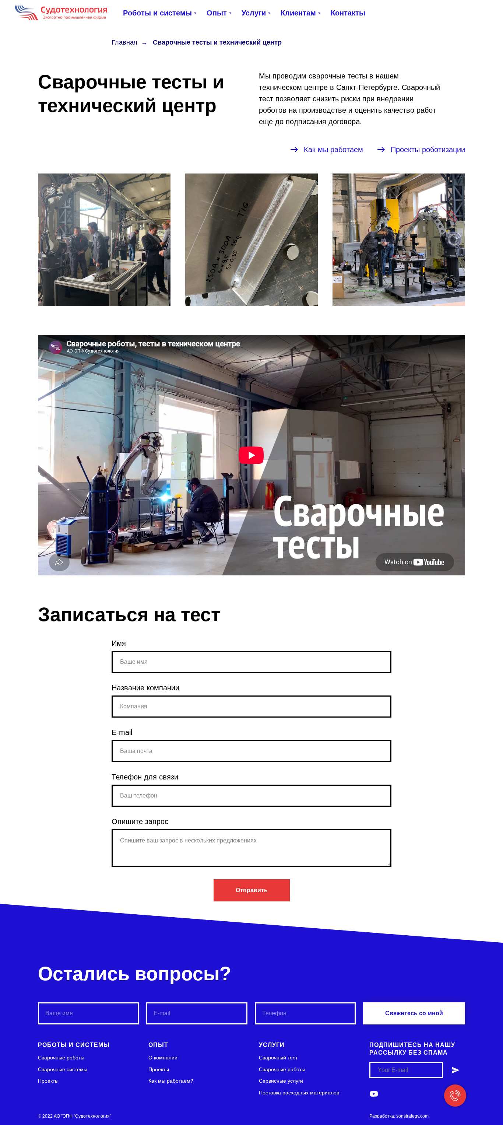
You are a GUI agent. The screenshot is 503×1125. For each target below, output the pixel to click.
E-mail (122, 732)
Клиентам (298, 13)
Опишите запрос (140, 821)
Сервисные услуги (281, 1081)
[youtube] (374, 1093)
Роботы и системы (157, 13)
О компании (162, 1058)
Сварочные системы (62, 1069)
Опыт (217, 13)
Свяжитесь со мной (414, 1013)
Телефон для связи (145, 777)
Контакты (348, 13)
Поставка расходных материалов (299, 1093)
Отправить (252, 890)
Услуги (254, 13)
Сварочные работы (282, 1069)
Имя (119, 643)
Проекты (48, 1081)
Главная (124, 42)
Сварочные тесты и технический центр (217, 42)
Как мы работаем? (170, 1081)
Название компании (145, 688)
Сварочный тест (278, 1058)
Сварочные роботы (61, 1058)
